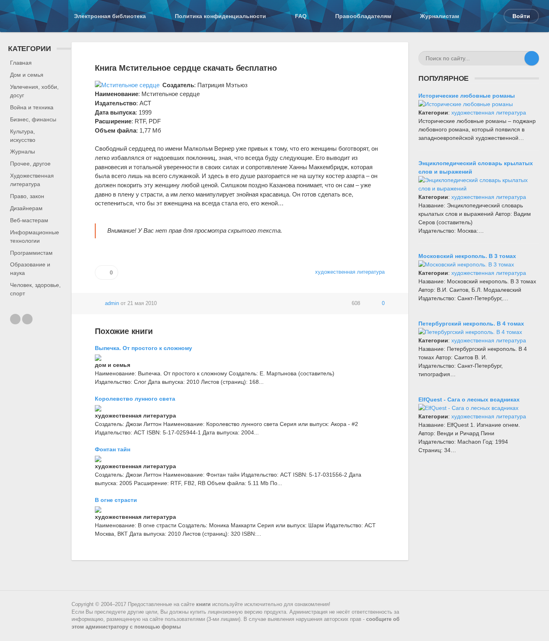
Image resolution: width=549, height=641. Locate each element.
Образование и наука (30, 268)
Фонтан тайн (112, 449)
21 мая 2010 (142, 303)
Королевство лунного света (135, 398)
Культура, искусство (22, 135)
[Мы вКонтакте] (15, 319)
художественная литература (488, 112)
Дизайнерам (26, 208)
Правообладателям (363, 16)
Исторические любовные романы (466, 95)
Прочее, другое (30, 163)
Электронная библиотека (110, 16)
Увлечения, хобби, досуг (34, 91)
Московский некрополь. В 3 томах (467, 256)
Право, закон (27, 196)
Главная (21, 62)
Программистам (31, 253)
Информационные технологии (34, 236)
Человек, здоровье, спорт (35, 289)
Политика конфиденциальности (220, 16)
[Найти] (531, 58)
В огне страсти (116, 500)
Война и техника (31, 107)
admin (112, 303)
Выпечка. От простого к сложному (143, 348)
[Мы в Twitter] (27, 319)
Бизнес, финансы (33, 119)
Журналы (22, 151)
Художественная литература (32, 179)
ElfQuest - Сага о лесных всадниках (469, 399)
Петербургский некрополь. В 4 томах (471, 323)
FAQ (301, 16)
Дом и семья (26, 75)
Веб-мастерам (29, 220)
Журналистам (439, 16)
